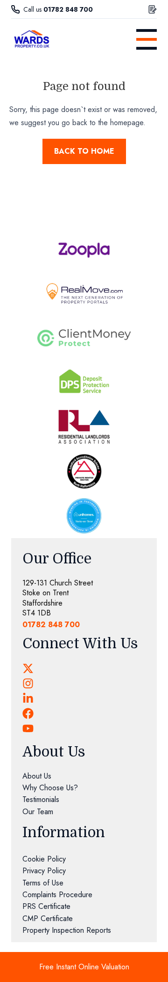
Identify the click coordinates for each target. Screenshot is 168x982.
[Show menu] (146, 39)
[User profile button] (152, 9)
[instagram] (28, 683)
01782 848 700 (68, 9)
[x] (28, 668)
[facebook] (28, 713)
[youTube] (28, 728)
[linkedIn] (28, 698)
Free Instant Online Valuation (84, 966)
